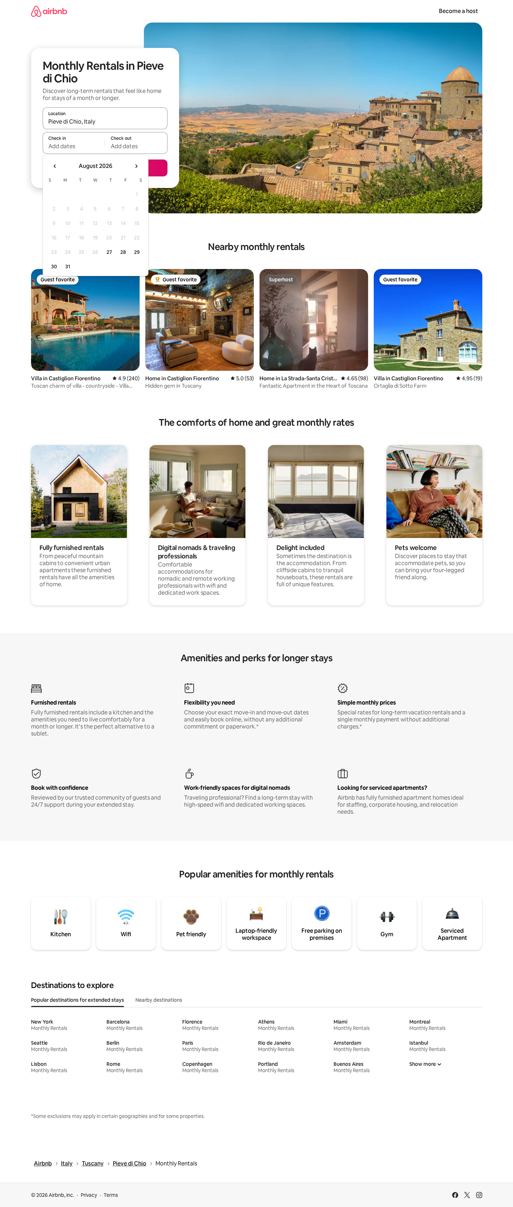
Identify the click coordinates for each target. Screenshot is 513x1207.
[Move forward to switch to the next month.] (136, 166)
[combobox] (105, 121)
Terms (111, 1195)
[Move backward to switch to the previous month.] (55, 166)
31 (67, 266)
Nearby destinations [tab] (158, 1000)
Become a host (458, 11)
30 (54, 266)
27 (109, 252)
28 (123, 252)
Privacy (89, 1195)
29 (137, 252)
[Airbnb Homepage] (49, 11)
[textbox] (73, 146)
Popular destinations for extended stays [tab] (77, 1000)
